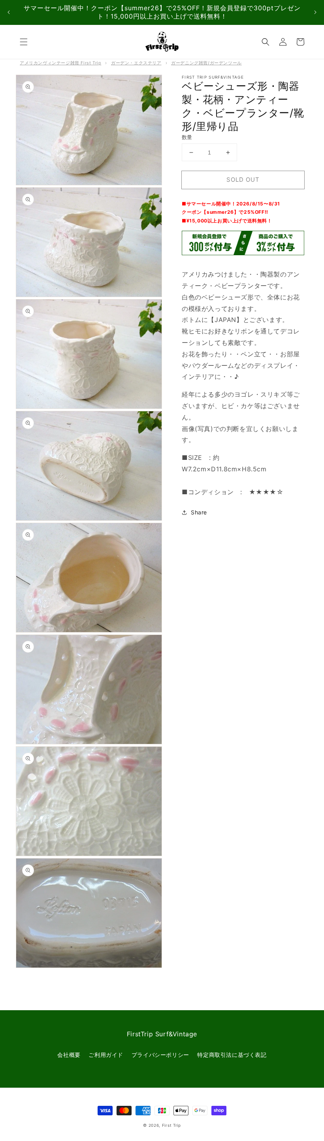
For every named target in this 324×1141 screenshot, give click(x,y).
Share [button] (199, 512)
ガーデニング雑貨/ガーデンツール (206, 63)
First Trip (171, 1125)
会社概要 (68, 1054)
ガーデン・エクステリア (136, 63)
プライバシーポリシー (160, 1054)
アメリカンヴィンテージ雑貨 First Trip (60, 63)
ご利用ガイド (106, 1054)
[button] (23, 42)
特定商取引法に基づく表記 (231, 1054)
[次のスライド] (315, 12)
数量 (187, 137)
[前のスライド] (8, 12)
